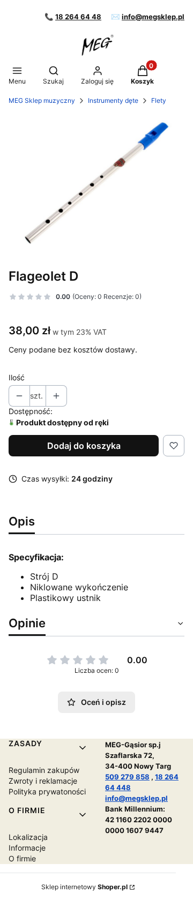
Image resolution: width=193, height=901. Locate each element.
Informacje (27, 847)
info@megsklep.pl (153, 16)
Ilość (17, 377)
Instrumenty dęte (113, 100)
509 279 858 (127, 776)
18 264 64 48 (78, 16)
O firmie (22, 858)
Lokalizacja (28, 837)
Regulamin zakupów (44, 770)
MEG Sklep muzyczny (42, 100)
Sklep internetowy (84, 887)
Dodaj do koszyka (84, 445)
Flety (158, 100)
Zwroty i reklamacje (43, 780)
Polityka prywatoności (47, 791)
